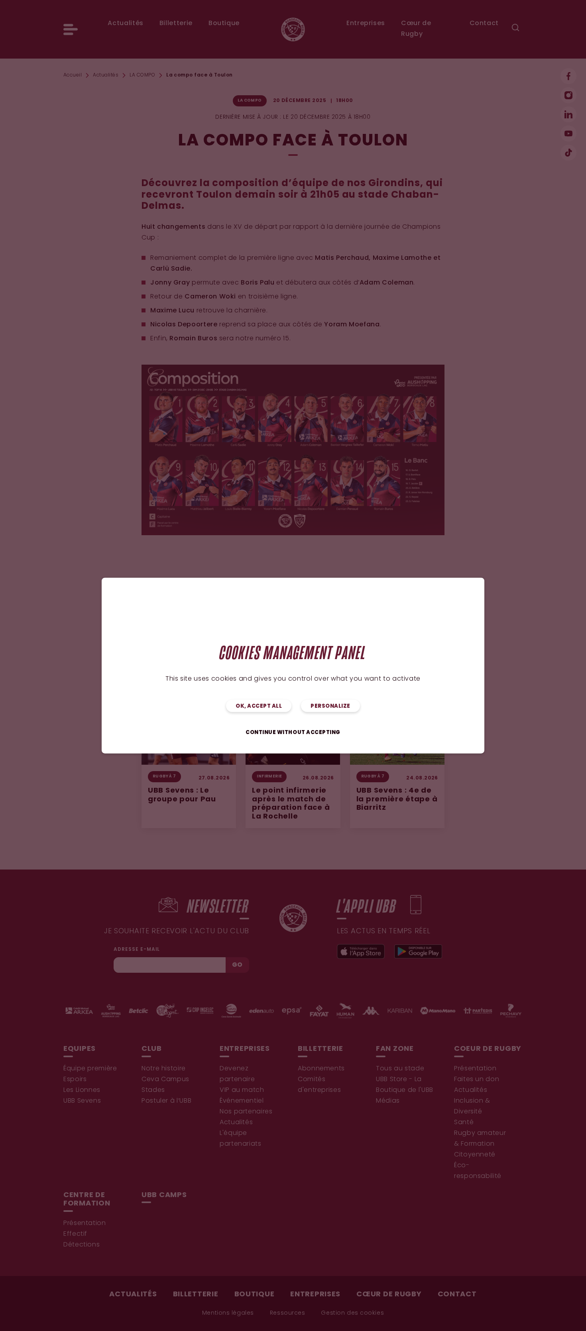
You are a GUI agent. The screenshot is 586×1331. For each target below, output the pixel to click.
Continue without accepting (293, 732)
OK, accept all (259, 706)
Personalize (330, 706)
